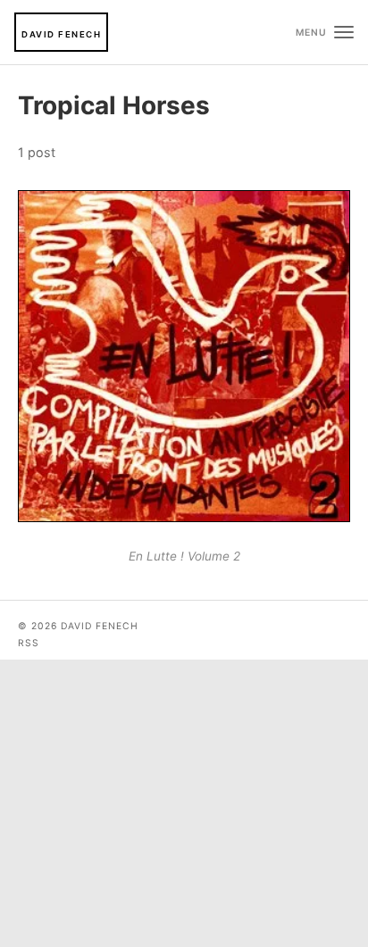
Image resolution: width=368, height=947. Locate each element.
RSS (28, 643)
